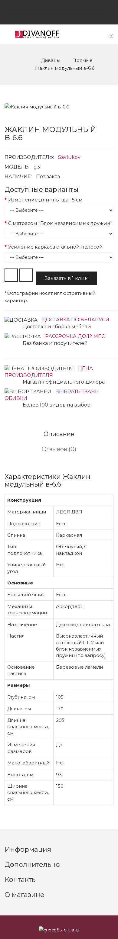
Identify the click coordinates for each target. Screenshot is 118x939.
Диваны (50, 60)
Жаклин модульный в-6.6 (64, 68)
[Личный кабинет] (59, 18)
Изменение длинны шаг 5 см (45, 200)
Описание (59, 434)
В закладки (11, 275)
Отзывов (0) (59, 449)
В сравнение (26, 275)
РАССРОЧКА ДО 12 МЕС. (75, 336)
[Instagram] (59, 6)
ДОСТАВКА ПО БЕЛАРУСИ (75, 320)
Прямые (82, 60)
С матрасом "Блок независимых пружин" (60, 223)
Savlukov (69, 157)
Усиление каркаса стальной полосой (55, 247)
